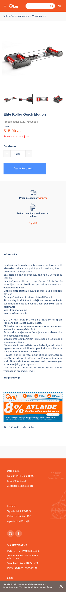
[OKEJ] (13, 6)
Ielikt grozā (26, 168)
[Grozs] (59, 5)
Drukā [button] (31, 427)
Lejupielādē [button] (13, 427)
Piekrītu (61, 586)
